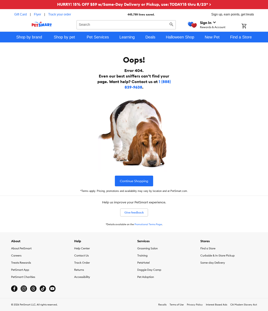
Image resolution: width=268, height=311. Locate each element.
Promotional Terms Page (148, 224)
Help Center (82, 248)
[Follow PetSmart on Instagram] (24, 288)
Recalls (162, 304)
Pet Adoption (145, 277)
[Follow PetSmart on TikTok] (43, 288)
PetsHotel (143, 262)
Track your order (59, 14)
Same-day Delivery (212, 262)
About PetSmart (21, 248)
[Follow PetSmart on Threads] (33, 288)
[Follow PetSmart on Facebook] (14, 288)
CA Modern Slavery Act (243, 304)
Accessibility (82, 277)
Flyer (37, 14)
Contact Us (81, 255)
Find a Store (207, 248)
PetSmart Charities (23, 277)
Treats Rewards (21, 262)
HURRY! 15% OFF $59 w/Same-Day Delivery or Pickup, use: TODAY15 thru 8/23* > (134, 4)
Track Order (82, 262)
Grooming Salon (147, 248)
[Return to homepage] (42, 24)
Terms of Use (177, 304)
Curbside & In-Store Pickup (217, 255)
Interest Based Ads (216, 304)
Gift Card (20, 14)
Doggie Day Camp (149, 270)
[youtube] (52, 288)
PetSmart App (20, 270)
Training (142, 255)
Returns (79, 270)
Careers (16, 255)
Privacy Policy (195, 304)
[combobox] (126, 24)
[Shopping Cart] (249, 26)
